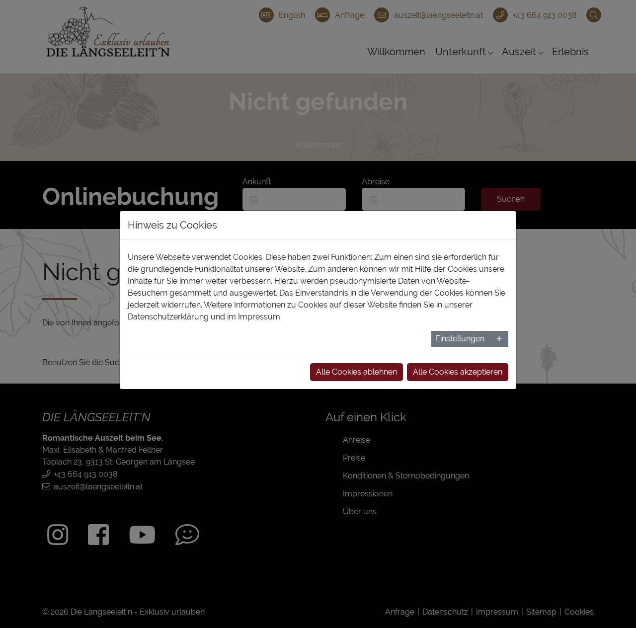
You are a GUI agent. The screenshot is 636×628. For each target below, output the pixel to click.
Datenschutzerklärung (168, 316)
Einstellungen (459, 338)
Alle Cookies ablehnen (356, 372)
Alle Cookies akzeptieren (457, 372)
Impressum (259, 316)
